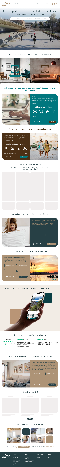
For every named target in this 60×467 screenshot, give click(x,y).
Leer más (52, 384)
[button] (33, 122)
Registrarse (23, 276)
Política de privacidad (29, 458)
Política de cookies (28, 461)
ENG (49, 455)
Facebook (39, 457)
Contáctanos (51, 243)
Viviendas (16, 3)
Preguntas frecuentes (29, 455)
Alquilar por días (16, 460)
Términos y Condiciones (49, 446)
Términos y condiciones (29, 460)
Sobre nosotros (25, 3)
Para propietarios (40, 3)
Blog (30, 418)
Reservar (52, 121)
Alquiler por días (45, 75)
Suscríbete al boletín (24, 446)
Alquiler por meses (15, 75)
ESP (49, 457)
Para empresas (32, 3)
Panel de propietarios (17, 455)
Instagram (39, 455)
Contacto (48, 3)
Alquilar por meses (17, 458)
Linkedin (38, 458)
